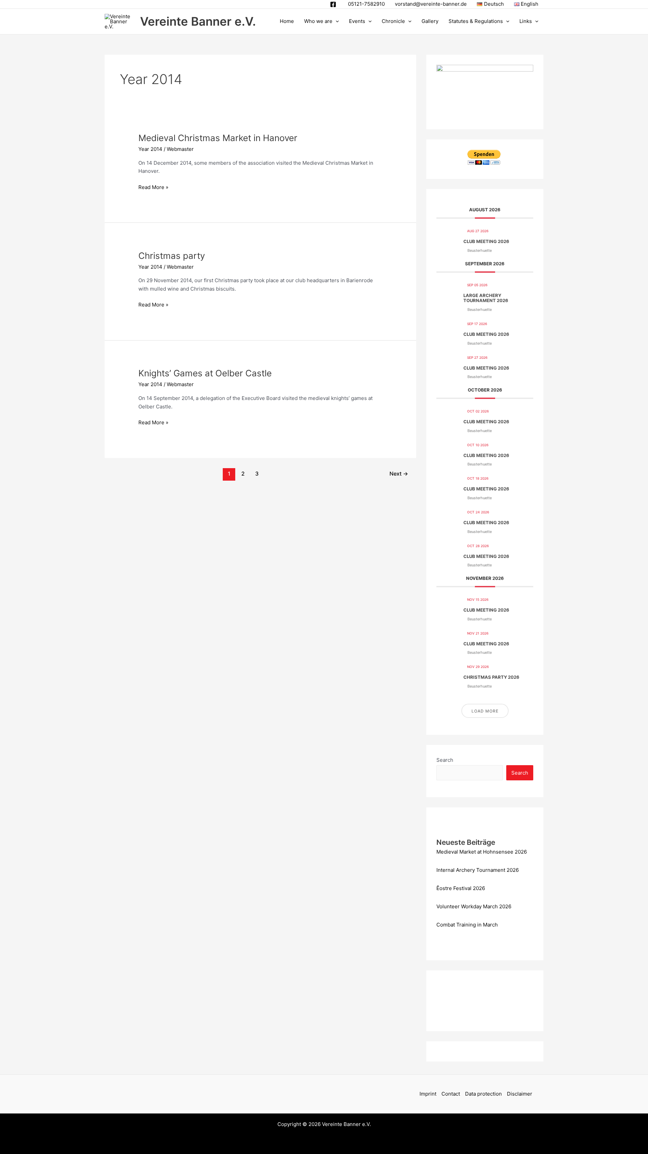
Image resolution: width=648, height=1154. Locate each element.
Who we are (318, 21)
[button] (335, 21)
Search (444, 760)
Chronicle (393, 21)
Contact (450, 1094)
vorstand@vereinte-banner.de (431, 4)
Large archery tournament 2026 (485, 298)
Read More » (153, 186)
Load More (484, 711)
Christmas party (171, 255)
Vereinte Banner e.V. (198, 21)
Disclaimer (519, 1094)
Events (357, 21)
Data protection (483, 1094)
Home (287, 21)
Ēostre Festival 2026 (460, 888)
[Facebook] (333, 4)
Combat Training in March (467, 924)
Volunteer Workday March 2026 (473, 906)
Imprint (428, 1094)
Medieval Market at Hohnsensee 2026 (481, 852)
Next (398, 474)
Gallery (430, 21)
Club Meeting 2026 (486, 241)
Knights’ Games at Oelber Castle (205, 373)
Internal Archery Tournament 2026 (477, 870)
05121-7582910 (366, 4)
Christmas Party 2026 (491, 677)
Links (525, 21)
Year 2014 (150, 149)
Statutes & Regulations (476, 21)
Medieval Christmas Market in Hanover (217, 138)
